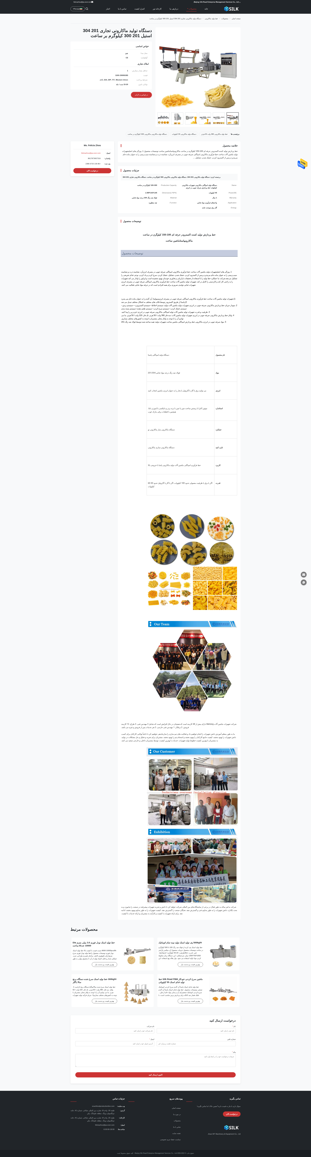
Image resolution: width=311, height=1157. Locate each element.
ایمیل (151, 1039)
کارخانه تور (157, 9)
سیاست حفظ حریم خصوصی (170, 1139)
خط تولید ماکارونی (211, 19)
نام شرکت (150, 1026)
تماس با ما (122, 9)
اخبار (108, 9)
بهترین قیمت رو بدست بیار (190, 964)
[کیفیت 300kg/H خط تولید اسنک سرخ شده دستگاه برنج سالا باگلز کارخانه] (137, 991)
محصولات (192, 9)
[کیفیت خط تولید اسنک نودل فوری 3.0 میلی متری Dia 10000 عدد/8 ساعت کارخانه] (137, 954)
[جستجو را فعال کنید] (87, 9)
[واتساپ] (304, 582)
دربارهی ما (174, 9)
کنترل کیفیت (139, 9)
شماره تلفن (231, 1039)
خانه (206, 9)
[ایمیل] (304, 575)
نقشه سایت (176, 1133)
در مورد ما (177, 1114)
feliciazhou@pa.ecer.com (82, 2)
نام (234, 1026)
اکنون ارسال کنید (155, 1075)
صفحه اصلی (236, 19)
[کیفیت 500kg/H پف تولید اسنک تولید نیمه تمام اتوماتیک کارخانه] (223, 954)
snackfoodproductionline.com (103, 1106)
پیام (234, 1052)
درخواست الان (92, 171)
